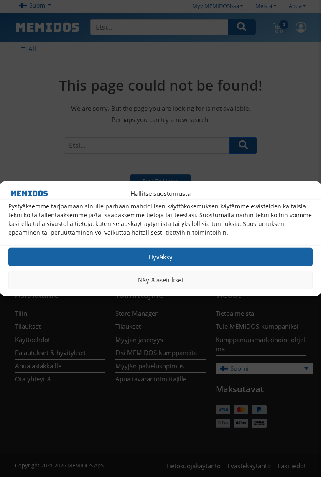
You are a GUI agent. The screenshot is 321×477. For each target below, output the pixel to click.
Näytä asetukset (160, 280)
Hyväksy (160, 257)
